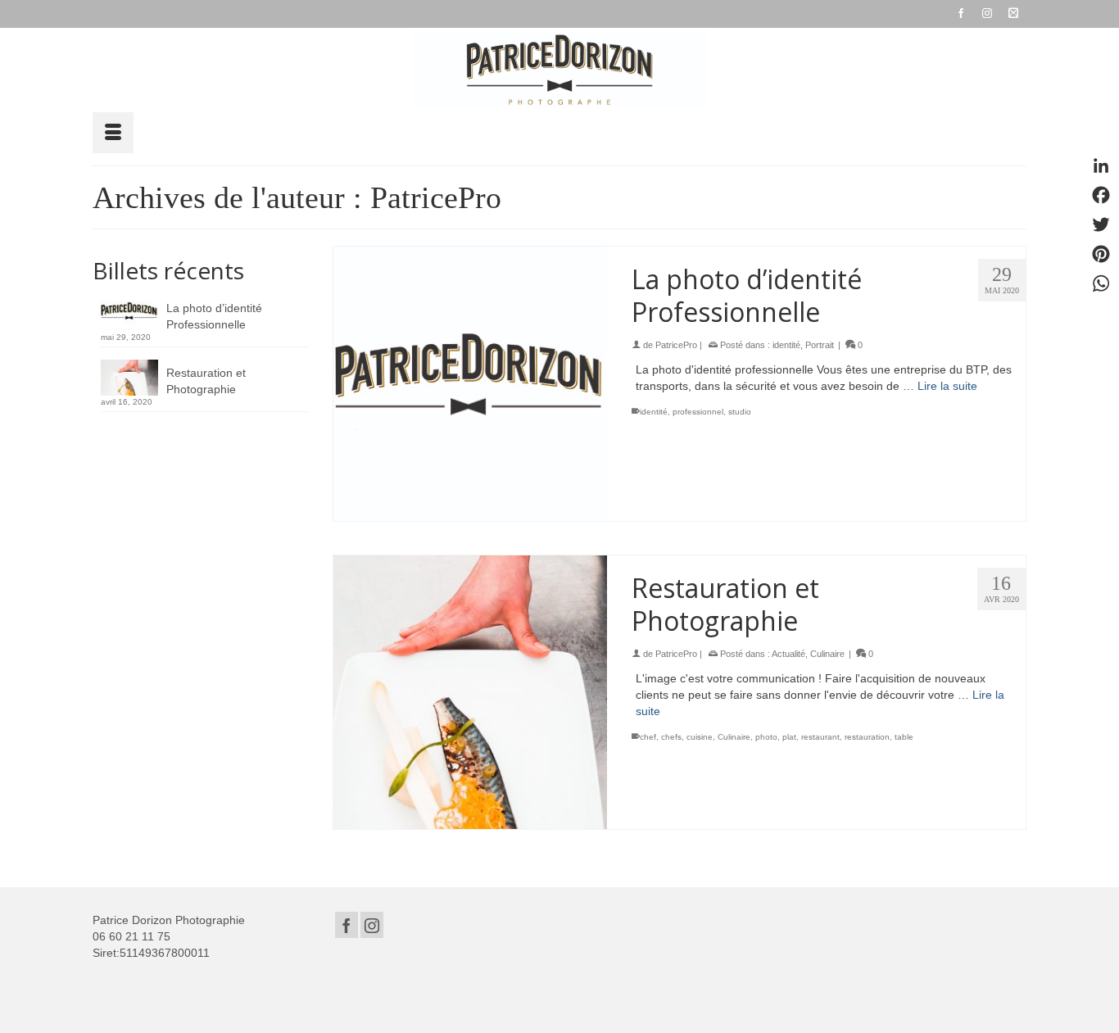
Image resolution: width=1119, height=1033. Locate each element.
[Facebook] (346, 924)
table (904, 736)
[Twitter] (1101, 224)
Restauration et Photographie (206, 381)
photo (766, 736)
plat (789, 736)
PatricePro (676, 345)
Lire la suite (947, 385)
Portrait (819, 345)
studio (739, 411)
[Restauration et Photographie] (470, 692)
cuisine (699, 736)
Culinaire (827, 654)
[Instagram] (371, 924)
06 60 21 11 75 (131, 936)
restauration (867, 736)
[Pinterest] (1101, 254)
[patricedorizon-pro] (559, 69)
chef (648, 736)
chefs (671, 736)
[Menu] (113, 132)
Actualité (788, 654)
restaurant (820, 736)
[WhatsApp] (1101, 283)
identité (786, 345)
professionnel (698, 411)
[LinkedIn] (1101, 165)
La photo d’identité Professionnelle (214, 316)
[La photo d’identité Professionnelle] (470, 384)
